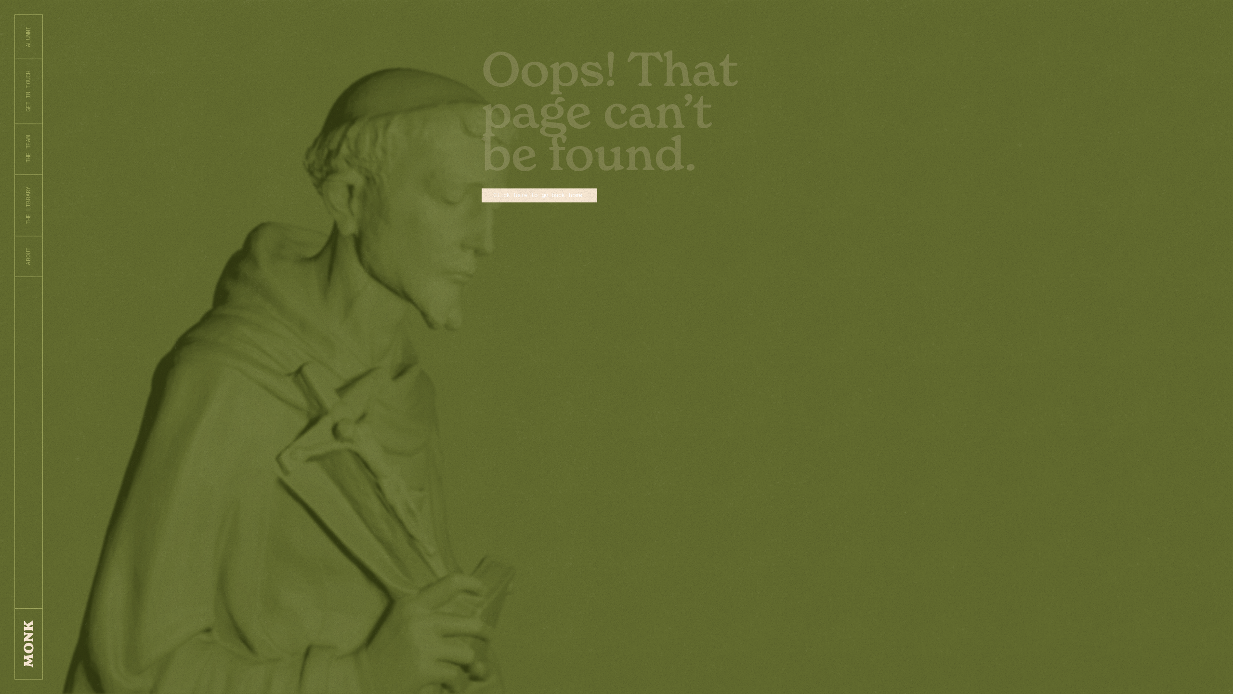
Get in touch (28, 91)
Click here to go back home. (539, 195)
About (28, 256)
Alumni (28, 37)
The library (28, 205)
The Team (28, 149)
